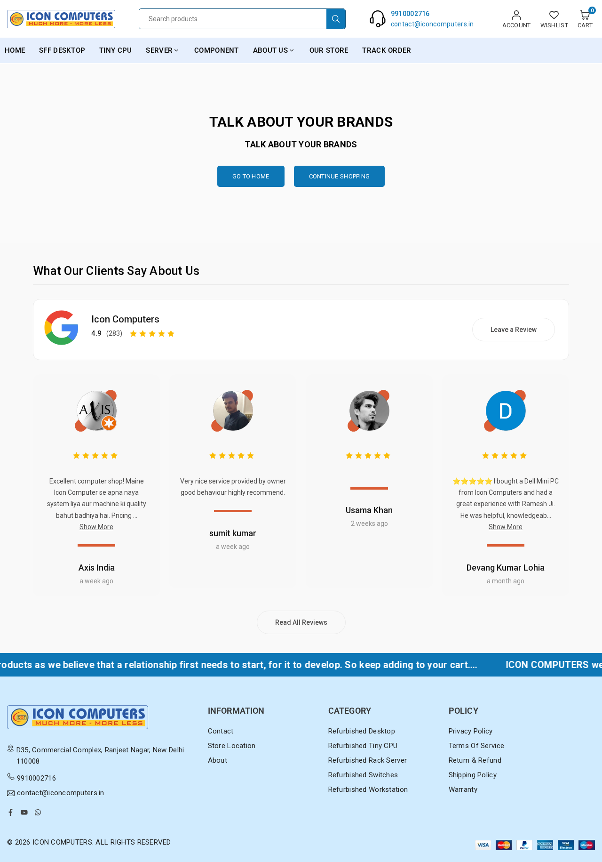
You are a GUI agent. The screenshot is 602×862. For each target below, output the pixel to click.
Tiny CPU (115, 50)
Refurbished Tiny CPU (363, 745)
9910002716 (36, 778)
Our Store (329, 50)
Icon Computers (125, 319)
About (217, 760)
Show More (96, 527)
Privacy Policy (471, 731)
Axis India (97, 567)
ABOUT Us (270, 50)
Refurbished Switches (363, 775)
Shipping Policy (473, 775)
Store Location (232, 745)
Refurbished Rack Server (367, 760)
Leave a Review (514, 329)
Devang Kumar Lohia (506, 567)
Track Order (386, 50)
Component (216, 50)
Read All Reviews (301, 622)
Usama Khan (369, 510)
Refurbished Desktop (361, 731)
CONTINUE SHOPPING (339, 176)
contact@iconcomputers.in (60, 793)
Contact (221, 731)
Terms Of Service (476, 745)
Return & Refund (475, 760)
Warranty (463, 789)
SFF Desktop (62, 50)
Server (159, 50)
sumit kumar (232, 533)
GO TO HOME (250, 176)
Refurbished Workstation (368, 789)
